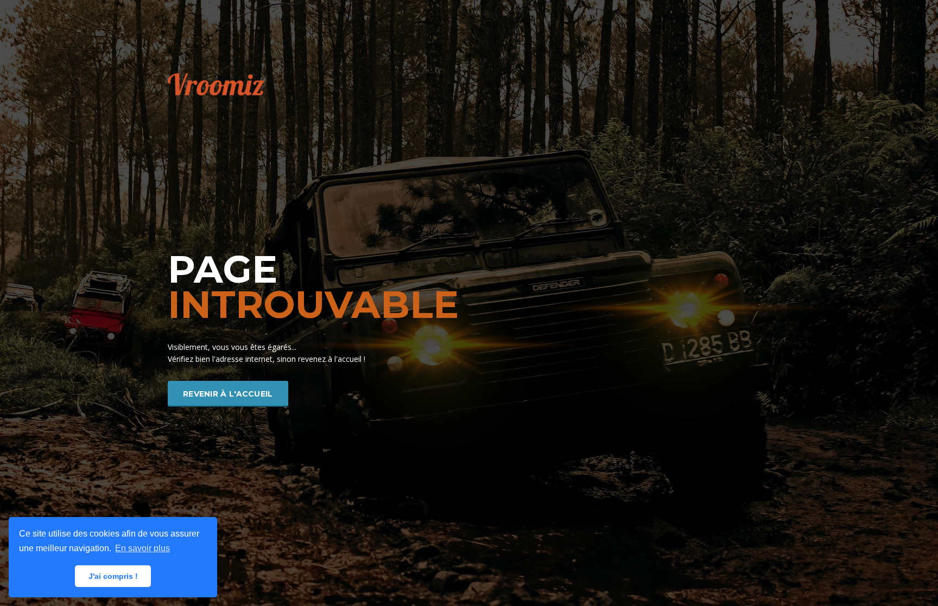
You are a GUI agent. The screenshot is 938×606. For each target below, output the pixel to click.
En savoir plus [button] (142, 548)
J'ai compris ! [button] (113, 576)
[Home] (216, 83)
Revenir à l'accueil (228, 394)
